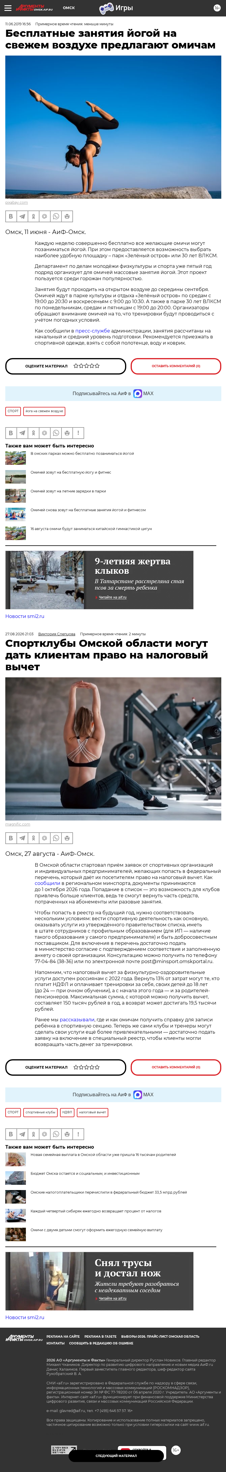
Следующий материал (116, 1456)
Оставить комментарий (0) (176, 366)
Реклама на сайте (63, 1337)
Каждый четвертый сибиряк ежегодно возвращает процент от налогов (96, 1211)
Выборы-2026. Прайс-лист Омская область (160, 1337)
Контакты (55, 1343)
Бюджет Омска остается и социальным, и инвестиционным (85, 1173)
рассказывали (77, 1019)
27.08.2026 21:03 (19, 634)
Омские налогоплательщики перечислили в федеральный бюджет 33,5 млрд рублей (109, 1192)
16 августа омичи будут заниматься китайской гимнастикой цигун (91, 529)
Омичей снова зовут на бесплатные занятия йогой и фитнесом (88, 510)
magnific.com (17, 824)
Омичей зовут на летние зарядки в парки (68, 491)
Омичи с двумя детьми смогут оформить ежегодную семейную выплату (96, 1230)
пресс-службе (92, 331)
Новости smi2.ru (24, 616)
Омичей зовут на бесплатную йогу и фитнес (71, 472)
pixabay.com (16, 202)
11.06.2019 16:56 (18, 24)
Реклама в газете (100, 1337)
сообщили (47, 883)
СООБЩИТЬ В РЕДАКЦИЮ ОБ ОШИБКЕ (101, 1343)
